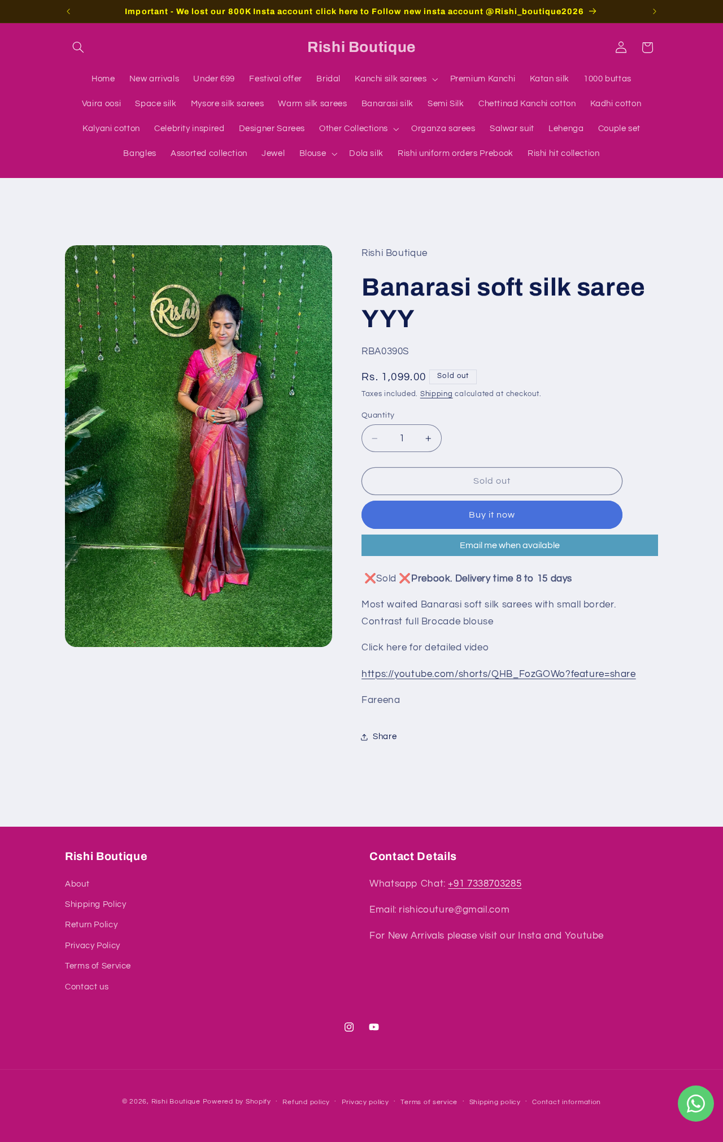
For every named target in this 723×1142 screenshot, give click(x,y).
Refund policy (306, 1102)
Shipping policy (495, 1102)
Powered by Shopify (237, 1101)
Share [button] (385, 736)
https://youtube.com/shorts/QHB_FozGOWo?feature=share (499, 674)
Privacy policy (365, 1102)
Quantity (378, 415)
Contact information (566, 1102)
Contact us (86, 987)
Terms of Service (98, 966)
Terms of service (429, 1102)
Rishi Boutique (176, 1101)
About (77, 884)
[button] (78, 47)
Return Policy (91, 924)
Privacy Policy (92, 945)
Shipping (436, 394)
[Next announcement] (654, 11)
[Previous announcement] (68, 11)
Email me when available (510, 545)
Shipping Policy (95, 904)
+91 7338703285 (484, 884)
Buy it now (492, 514)
